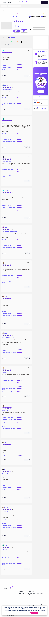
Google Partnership (40, 589)
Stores (2, 10)
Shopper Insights (30, 596)
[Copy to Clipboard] (41, 103)
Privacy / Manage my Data (41, 604)
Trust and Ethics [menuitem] (9, 2)
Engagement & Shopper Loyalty (31, 594)
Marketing (29, 603)
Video (20, 599)
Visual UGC (20, 597)
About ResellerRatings (40, 591)
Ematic (15, 17)
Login (38, 599)
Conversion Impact (31, 591)
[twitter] (36, 103)
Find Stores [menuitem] (3, 2)
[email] (39, 103)
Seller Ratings (21, 591)
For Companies (44, 2)
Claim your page (40, 91)
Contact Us (38, 597)
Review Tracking (21, 604)
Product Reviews (21, 593)
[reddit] (38, 103)
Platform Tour (21, 589)
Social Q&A (20, 595)
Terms (38, 595)
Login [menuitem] (38, 2)
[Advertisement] (41, 42)
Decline (42, 612)
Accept (34, 612)
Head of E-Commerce (31, 605)
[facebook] (35, 103)
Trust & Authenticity (40, 593)
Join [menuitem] (35, 2)
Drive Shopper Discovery (31, 589)
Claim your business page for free (41, 72)
